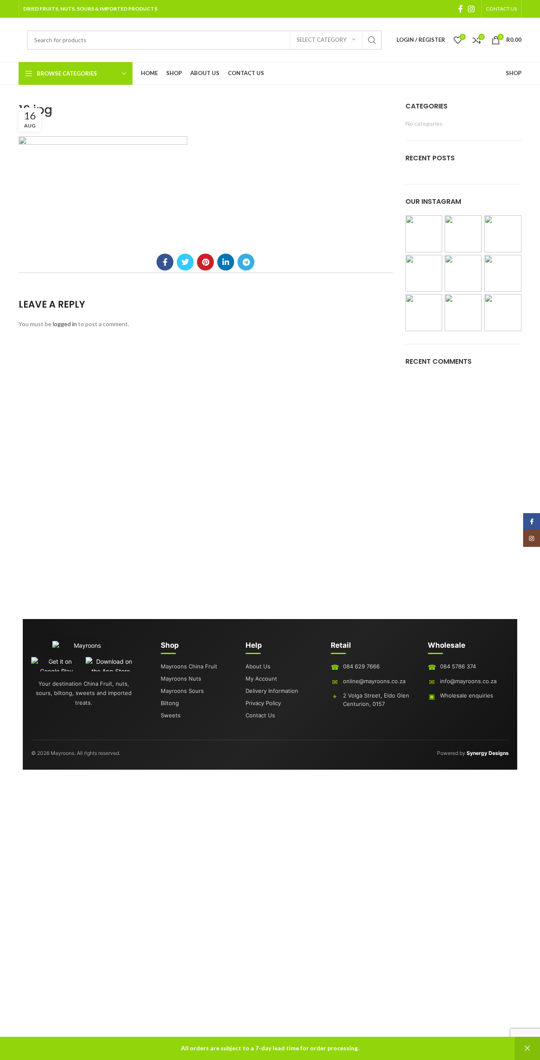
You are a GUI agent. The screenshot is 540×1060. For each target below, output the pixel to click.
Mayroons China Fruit (189, 666)
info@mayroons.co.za (468, 681)
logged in (65, 323)
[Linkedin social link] (225, 262)
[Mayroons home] (84, 649)
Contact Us (260, 715)
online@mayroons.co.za (374, 681)
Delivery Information (272, 690)
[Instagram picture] (424, 233)
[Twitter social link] (185, 262)
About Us (258, 666)
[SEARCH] (372, 40)
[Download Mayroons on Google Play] (56, 664)
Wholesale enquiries (466, 695)
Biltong (170, 703)
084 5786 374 (458, 666)
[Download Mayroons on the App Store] (111, 664)
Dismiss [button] (527, 1048)
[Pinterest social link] (205, 262)
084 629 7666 (361, 666)
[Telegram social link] (246, 262)
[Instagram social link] (471, 9)
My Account (261, 678)
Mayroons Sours (182, 690)
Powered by (473, 753)
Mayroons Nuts (181, 678)
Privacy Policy (263, 703)
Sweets (171, 715)
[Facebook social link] (460, 9)
